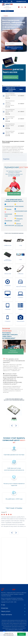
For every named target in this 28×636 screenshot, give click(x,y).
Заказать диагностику (10, 77)
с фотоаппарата (20, 321)
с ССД (20, 245)
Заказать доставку (14, 193)
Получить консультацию (13, 351)
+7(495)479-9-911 (21, 1)
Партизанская (9, 225)
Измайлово (8, 220)
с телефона (7, 321)
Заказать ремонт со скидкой (14, 47)
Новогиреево (19, 206)
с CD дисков (7, 285)
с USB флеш (20, 273)
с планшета (7, 309)
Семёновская (9, 206)
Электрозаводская (21, 211)
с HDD (20, 259)
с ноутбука (20, 297)
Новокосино (19, 215)
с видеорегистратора (21, 286)
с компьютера (7, 297)
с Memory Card (7, 273)
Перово (8, 209)
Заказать (21, 634)
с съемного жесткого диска (7, 260)
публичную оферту (13, 629)
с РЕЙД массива (7, 245)
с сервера (20, 309)
